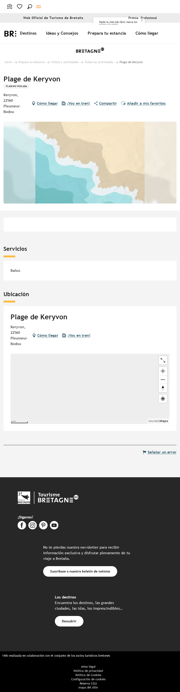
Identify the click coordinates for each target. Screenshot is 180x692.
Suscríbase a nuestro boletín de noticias (80, 571)
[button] (30, 6)
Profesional (149, 18)
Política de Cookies (88, 675)
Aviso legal (88, 666)
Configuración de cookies (88, 679)
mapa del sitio (88, 687)
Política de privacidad (88, 671)
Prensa (133, 18)
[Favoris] (20, 6)
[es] (39, 7)
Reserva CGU (88, 683)
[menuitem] (29, 33)
